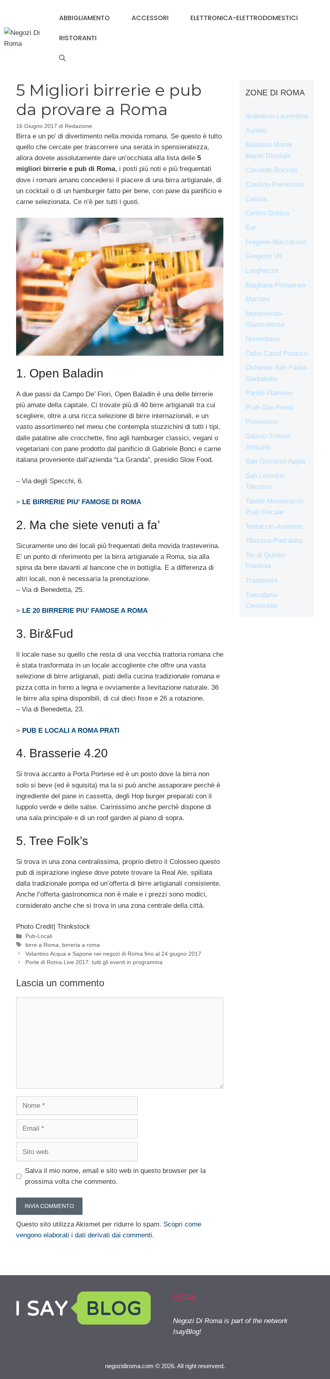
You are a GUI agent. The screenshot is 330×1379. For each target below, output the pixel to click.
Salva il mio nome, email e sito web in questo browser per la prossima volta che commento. (115, 1176)
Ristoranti (78, 38)
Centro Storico (267, 213)
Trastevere (261, 580)
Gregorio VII (263, 256)
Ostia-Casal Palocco (276, 353)
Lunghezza (261, 270)
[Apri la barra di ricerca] (62, 58)
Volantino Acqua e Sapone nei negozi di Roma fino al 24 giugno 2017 (113, 953)
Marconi (257, 299)
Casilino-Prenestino (274, 184)
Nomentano (262, 339)
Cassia (255, 199)
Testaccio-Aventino (274, 526)
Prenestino (261, 422)
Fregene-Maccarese (275, 242)
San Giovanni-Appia (275, 461)
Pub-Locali (38, 936)
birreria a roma (81, 945)
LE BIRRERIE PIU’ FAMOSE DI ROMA (81, 502)
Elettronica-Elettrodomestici (244, 18)
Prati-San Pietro (269, 407)
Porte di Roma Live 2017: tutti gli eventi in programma (94, 962)
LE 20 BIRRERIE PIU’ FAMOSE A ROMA (85, 610)
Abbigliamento (84, 18)
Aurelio (255, 130)
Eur (250, 227)
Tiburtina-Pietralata (273, 540)
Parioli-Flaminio (268, 393)
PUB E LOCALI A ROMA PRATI (71, 730)
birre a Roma (42, 945)
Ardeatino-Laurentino (276, 116)
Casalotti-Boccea (271, 170)
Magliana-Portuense (275, 285)
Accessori (150, 18)
